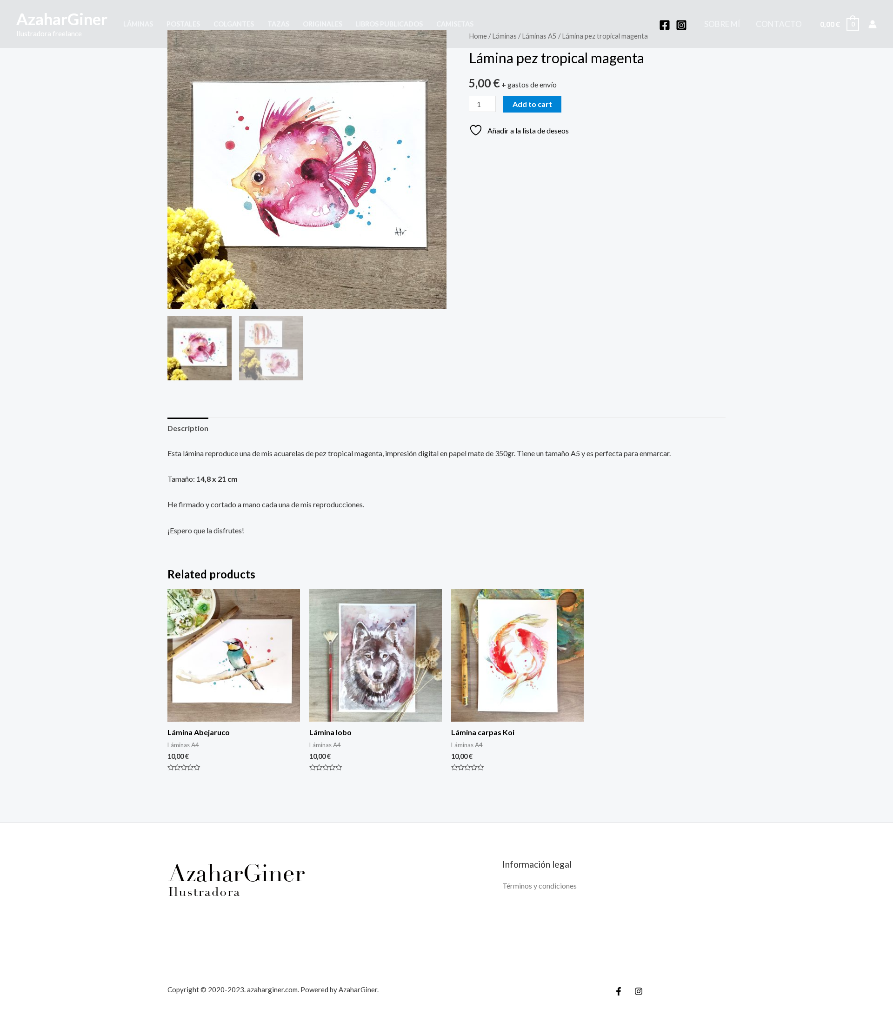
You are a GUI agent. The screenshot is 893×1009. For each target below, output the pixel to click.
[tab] (187, 428)
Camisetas (454, 24)
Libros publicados (389, 24)
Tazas (278, 24)
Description (187, 428)
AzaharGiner (61, 18)
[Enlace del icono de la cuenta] (872, 24)
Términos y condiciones (539, 885)
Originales (322, 24)
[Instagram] (681, 25)
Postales (183, 24)
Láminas (138, 24)
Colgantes (233, 24)
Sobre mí (722, 24)
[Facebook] (664, 25)
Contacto (779, 24)
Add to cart (532, 104)
